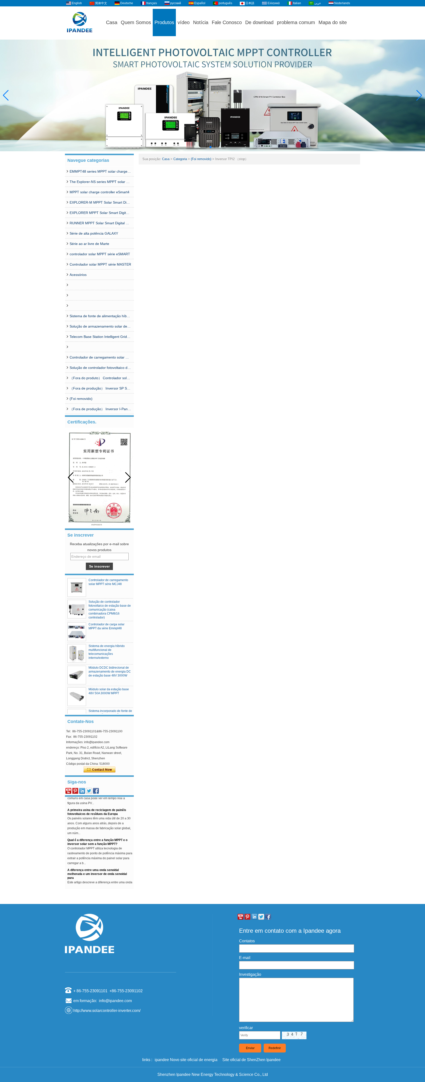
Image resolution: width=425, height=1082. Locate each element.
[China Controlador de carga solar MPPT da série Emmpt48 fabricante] (76, 631)
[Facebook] (96, 791)
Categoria (180, 159)
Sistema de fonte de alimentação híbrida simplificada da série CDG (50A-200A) (100, 316)
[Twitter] (89, 791)
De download (259, 22)
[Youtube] (68, 791)
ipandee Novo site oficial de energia (186, 1060)
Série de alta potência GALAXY (94, 233)
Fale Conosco (227, 22)
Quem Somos (136, 22)
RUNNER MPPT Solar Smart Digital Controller (100, 223)
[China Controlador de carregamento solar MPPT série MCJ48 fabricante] (76, 587)
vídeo (184, 22)
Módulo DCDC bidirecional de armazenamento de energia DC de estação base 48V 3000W (110, 671)
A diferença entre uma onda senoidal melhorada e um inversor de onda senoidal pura (97, 867)
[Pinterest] (75, 791)
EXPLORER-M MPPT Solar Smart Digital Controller (100, 202)
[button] (207, 147)
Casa (111, 22)
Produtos (164, 22)
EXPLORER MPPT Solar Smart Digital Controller (100, 213)
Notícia (200, 22)
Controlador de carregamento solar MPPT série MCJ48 (100, 357)
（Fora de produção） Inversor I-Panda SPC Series (100, 409)
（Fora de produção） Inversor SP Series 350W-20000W (100, 388)
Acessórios (78, 275)
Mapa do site (333, 22)
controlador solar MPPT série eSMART (100, 254)
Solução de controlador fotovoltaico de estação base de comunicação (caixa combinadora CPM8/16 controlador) (100, 368)
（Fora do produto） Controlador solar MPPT (100, 378)
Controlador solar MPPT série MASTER (100, 264)
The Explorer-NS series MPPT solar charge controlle (100, 182)
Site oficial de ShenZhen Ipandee (251, 1060)
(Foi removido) (81, 399)
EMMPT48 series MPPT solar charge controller (100, 171)
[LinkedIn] (82, 791)
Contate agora (99, 769)
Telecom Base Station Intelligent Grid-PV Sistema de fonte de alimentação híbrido (100, 337)
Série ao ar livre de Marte (89, 244)
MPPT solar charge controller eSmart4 (99, 192)
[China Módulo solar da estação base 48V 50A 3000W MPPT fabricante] (76, 696)
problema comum (296, 22)
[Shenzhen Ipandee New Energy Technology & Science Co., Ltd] (79, 37)
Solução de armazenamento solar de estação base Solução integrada (100, 326)
